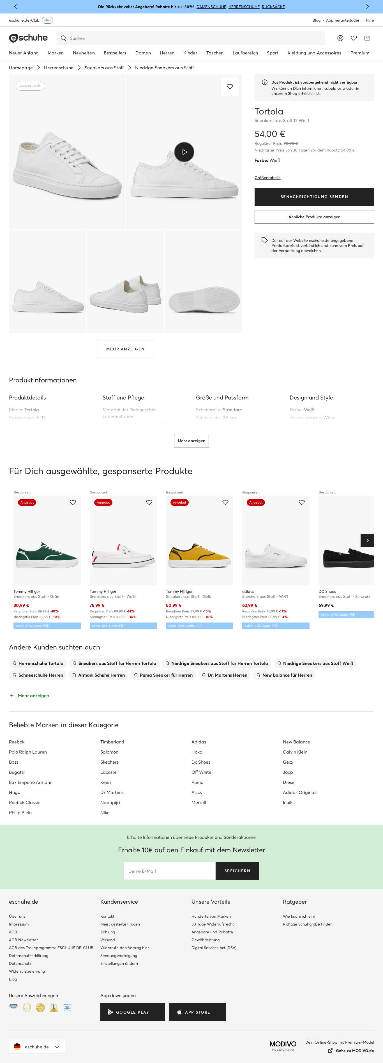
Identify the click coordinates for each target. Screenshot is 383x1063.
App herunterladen (343, 20)
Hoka (197, 752)
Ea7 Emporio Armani (30, 782)
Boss (13, 762)
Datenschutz (20, 963)
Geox (288, 762)
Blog (316, 20)
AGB (13, 932)
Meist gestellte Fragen (120, 924)
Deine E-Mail (142, 871)
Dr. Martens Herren (227, 675)
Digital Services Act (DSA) (214, 947)
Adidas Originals (300, 792)
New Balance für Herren (287, 675)
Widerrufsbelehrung (27, 971)
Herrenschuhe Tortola (41, 663)
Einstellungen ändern (119, 963)
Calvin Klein (295, 752)
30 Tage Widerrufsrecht (213, 924)
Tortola (31, 409)
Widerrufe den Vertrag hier (124, 947)
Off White (201, 772)
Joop (288, 772)
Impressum (19, 924)
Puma (198, 782)
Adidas (199, 742)
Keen (105, 782)
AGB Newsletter (23, 939)
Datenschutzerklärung (28, 955)
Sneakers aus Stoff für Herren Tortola (117, 663)
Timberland (112, 742)
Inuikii (289, 802)
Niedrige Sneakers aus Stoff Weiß (318, 663)
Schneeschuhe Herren (41, 675)
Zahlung (107, 932)
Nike (105, 812)
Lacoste (108, 772)
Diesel (289, 782)
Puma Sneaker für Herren (166, 675)
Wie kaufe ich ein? (299, 916)
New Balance (296, 742)
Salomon (109, 752)
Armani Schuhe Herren (101, 675)
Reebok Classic (24, 802)
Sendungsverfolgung (118, 955)
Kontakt (107, 916)
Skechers (109, 762)
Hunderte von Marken (211, 916)
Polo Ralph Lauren (28, 752)
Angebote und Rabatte (212, 932)
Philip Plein (20, 812)
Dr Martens (112, 792)
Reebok (16, 742)
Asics (197, 792)
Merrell (199, 802)
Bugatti (16, 772)
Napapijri (110, 802)
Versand (107, 939)
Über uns (17, 916)
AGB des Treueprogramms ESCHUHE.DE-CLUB (51, 947)
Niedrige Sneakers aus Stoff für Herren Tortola (219, 663)
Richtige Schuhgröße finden (308, 924)
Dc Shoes (201, 762)
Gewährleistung (206, 939)
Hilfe (370, 20)
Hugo (14, 792)
